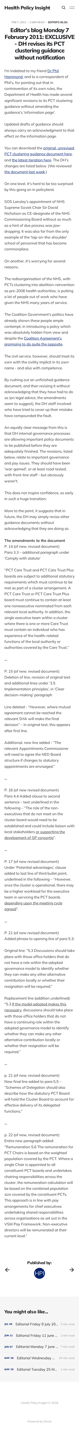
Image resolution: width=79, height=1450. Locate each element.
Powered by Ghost (39, 1421)
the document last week (24, 171)
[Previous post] (7, 1270)
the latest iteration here (31, 160)
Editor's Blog (58, 22)
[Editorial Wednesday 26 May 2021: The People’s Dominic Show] (39, 1358)
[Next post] (72, 1270)
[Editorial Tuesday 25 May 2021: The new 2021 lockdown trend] (39, 1369)
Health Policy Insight (27, 7)
